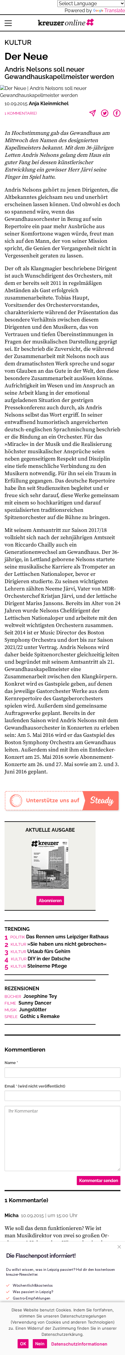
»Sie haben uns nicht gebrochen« (58, 944)
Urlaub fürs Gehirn (40, 951)
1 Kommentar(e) (21, 113)
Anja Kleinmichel (49, 103)
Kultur (18, 42)
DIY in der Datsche (40, 959)
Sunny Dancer (28, 1003)
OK (23, 1343)
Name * (11, 1062)
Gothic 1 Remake (32, 1016)
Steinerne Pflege (39, 966)
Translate (114, 10)
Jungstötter (25, 1010)
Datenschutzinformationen (79, 1343)
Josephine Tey (31, 996)
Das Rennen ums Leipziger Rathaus (59, 937)
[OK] (117, 1328)
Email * (35, 1086)
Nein (40, 1343)
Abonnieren (50, 900)
